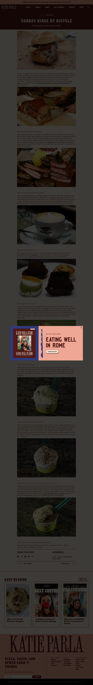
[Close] (81, 327)
